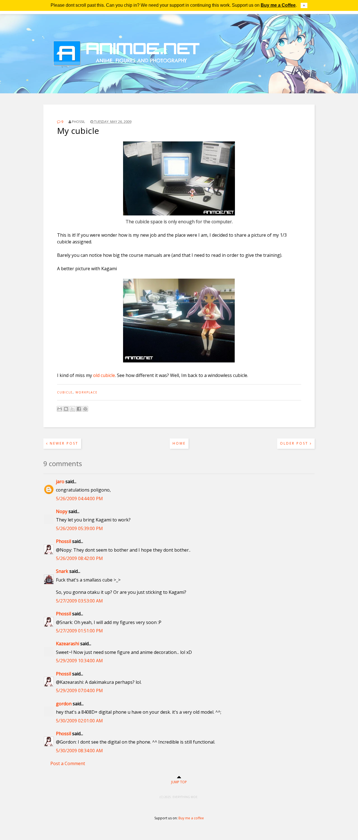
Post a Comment (67, 763)
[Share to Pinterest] (85, 409)
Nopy (61, 511)
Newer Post (63, 443)
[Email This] (59, 409)
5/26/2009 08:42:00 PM (79, 558)
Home (179, 443)
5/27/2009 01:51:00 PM (79, 631)
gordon (64, 704)
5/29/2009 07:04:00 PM (79, 690)
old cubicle (104, 375)
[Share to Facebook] (79, 409)
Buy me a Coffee (278, 5)
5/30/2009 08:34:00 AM (79, 751)
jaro (60, 481)
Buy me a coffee (191, 818)
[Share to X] (72, 409)
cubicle (65, 392)
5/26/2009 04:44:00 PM (79, 498)
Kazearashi (67, 643)
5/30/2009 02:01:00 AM (79, 721)
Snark (62, 571)
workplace (87, 392)
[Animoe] (179, 79)
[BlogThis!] (66, 409)
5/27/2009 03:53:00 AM (79, 601)
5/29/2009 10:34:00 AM (79, 661)
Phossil (63, 541)
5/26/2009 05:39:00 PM (79, 528)
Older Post (295, 443)
